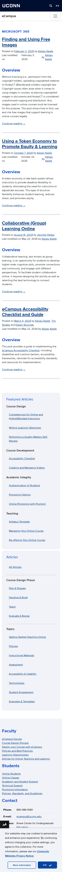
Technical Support (12, 785)
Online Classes (10, 777)
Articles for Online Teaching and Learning (26, 758)
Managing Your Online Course (26, 531)
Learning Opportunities (15, 755)
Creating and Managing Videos (27, 467)
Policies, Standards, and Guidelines (22, 793)
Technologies (16, 683)
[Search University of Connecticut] (50, 5)
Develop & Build (18, 597)
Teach (12, 606)
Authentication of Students (24, 485)
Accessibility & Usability (22, 674)
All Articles (15, 567)
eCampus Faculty (12, 739)
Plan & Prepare (17, 588)
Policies (13, 646)
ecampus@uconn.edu (29, 816)
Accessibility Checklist (22, 458)
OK (45, 865)
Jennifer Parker (46, 235)
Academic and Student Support (20, 781)
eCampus (9, 16)
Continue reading (13, 123)
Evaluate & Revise (19, 616)
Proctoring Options (20, 494)
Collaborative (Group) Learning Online (24, 226)
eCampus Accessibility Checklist (21, 350)
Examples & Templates (22, 701)
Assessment (16, 664)
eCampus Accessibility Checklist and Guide (25, 312)
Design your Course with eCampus (22, 747)
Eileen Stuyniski (25, 325)
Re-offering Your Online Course (27, 540)
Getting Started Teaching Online (27, 637)
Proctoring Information (15, 789)
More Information (22, 865)
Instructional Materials (21, 655)
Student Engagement (21, 692)
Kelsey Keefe (45, 51)
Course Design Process (15, 743)
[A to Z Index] (57, 5)
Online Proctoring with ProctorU (27, 504)
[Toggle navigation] (55, 16)
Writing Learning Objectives (25, 427)
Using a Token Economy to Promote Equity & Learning (29, 144)
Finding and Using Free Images (26, 42)
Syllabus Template (19, 521)
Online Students (11, 773)
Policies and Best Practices (17, 751)
